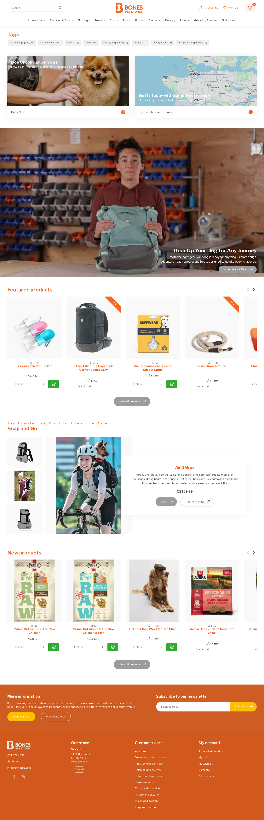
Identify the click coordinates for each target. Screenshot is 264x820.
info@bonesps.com (19, 768)
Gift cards (155, 20)
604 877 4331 (15, 755)
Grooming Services (205, 20)
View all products (130, 401)
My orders (205, 757)
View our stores (56, 716)
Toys (125, 20)
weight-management (192, 42)
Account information (211, 751)
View (164, 502)
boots (73, 42)
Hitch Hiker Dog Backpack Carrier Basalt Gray (94, 367)
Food (113, 20)
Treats (99, 20)
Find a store (229, 20)
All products (206, 776)
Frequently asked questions (152, 757)
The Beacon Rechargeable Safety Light (152, 367)
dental (91, 42)
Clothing (82, 20)
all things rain (50, 42)
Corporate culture (146, 807)
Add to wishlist (195, 502)
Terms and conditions (148, 788)
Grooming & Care (60, 20)
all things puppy (22, 42)
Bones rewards (144, 782)
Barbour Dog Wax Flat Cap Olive (152, 629)
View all (79, 769)
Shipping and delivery (148, 770)
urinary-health (162, 42)
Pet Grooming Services (149, 764)
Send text (13, 761)
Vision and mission (146, 801)
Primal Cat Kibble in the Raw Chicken (34, 630)
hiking (140, 42)
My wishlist (205, 764)
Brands (139, 20)
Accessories (35, 20)
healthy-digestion (115, 42)
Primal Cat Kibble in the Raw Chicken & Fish (93, 630)
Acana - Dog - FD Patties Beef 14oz (212, 630)
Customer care (21, 716)
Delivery (170, 20)
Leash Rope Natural (211, 366)
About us (140, 751)
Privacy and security (147, 795)
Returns (185, 20)
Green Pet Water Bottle (34, 366)
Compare (204, 770)
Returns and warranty (148, 776)
